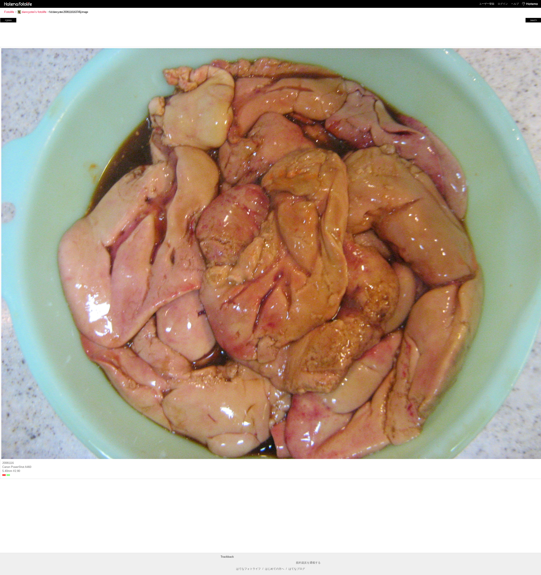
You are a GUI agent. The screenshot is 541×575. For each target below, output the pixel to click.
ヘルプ (515, 3)
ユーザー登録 (486, 3)
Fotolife (9, 12)
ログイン (503, 3)
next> (533, 20)
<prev (8, 20)
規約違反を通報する (308, 562)
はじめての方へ (274, 568)
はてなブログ (296, 568)
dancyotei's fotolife (34, 12)
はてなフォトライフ (248, 568)
